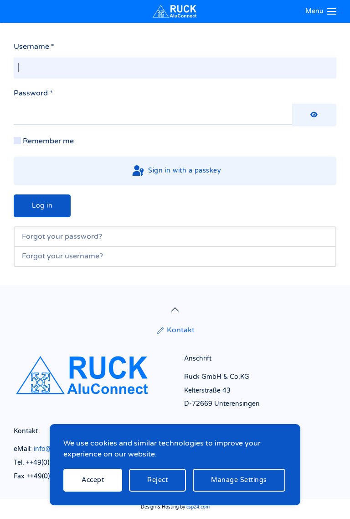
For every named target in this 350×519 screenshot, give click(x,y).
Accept (93, 480)
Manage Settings (239, 480)
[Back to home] (175, 11)
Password (33, 93)
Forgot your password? (62, 236)
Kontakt (181, 330)
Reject (157, 480)
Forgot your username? (62, 256)
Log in (42, 206)
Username (34, 46)
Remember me (48, 141)
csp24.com (198, 507)
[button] (321, 11)
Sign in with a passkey (183, 170)
